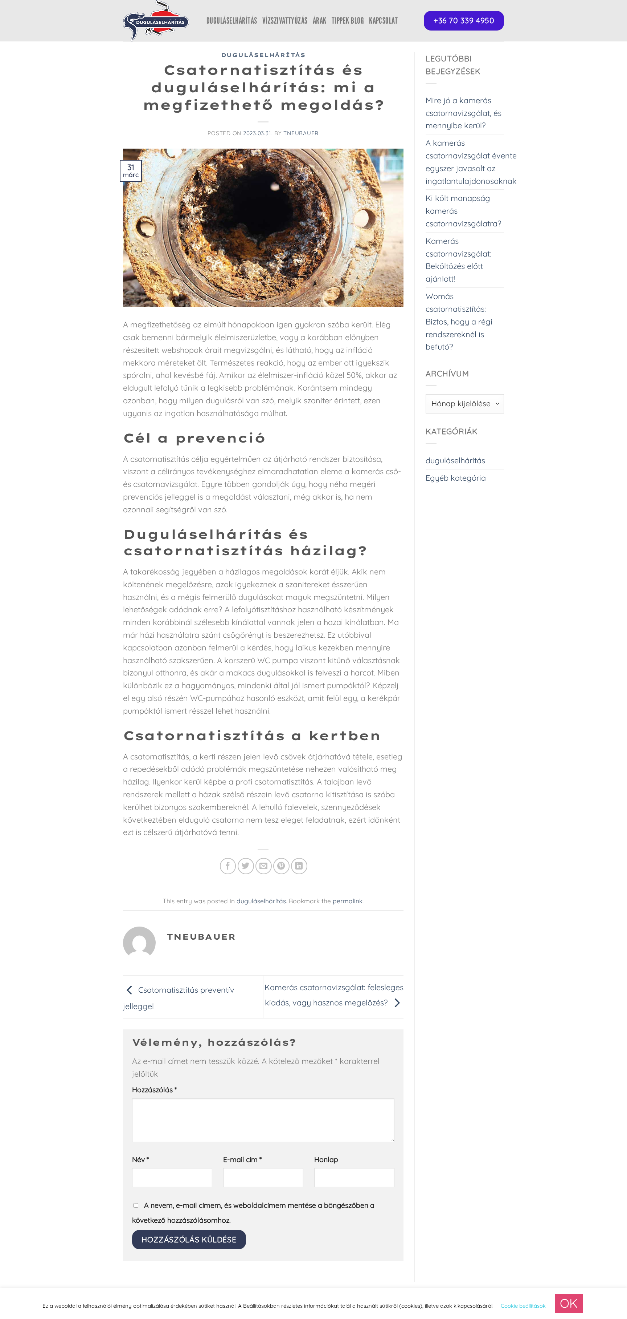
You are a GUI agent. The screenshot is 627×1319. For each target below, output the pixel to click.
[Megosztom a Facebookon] (228, 866)
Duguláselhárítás (231, 20)
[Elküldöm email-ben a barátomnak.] (263, 866)
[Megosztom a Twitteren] (246, 866)
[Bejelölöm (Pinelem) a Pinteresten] (281, 866)
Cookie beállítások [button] (523, 1305)
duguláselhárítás (263, 55)
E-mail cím (242, 1159)
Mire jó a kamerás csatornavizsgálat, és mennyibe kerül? (463, 112)
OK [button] (569, 1303)
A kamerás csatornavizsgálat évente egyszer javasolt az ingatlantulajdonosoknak (471, 161)
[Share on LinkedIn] (299, 866)
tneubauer (301, 133)
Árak (320, 20)
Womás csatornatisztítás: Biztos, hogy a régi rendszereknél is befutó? (459, 321)
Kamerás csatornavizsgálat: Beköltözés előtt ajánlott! (458, 259)
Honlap (326, 1159)
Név (140, 1159)
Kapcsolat (383, 20)
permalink (347, 901)
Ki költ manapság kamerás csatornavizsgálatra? (463, 210)
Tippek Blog (348, 20)
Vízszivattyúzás (285, 20)
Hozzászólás (154, 1089)
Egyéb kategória (456, 478)
